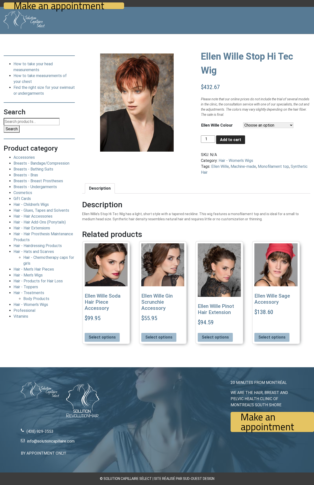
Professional (24, 310)
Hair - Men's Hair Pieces (33, 269)
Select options (102, 337)
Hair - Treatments (28, 292)
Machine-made (243, 166)
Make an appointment (59, 5)
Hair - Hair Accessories (32, 216)
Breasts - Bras (25, 175)
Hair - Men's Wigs (28, 275)
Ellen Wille (220, 166)
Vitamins (20, 316)
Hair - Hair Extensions (31, 228)
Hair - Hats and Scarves (33, 251)
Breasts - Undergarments (35, 186)
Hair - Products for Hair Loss (38, 281)
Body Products (36, 298)
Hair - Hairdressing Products (37, 245)
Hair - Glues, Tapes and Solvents (41, 210)
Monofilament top (273, 166)
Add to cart (230, 139)
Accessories (24, 157)
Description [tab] (100, 188)
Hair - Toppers (25, 287)
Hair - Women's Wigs (30, 304)
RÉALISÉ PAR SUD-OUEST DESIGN (188, 479)
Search (12, 129)
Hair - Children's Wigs (31, 204)
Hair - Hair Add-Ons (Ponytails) (39, 222)
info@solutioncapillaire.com (51, 441)
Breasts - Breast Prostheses (38, 181)
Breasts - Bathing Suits (33, 169)
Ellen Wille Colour (217, 125)
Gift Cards (22, 198)
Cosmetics (22, 192)
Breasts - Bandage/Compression (41, 163)
